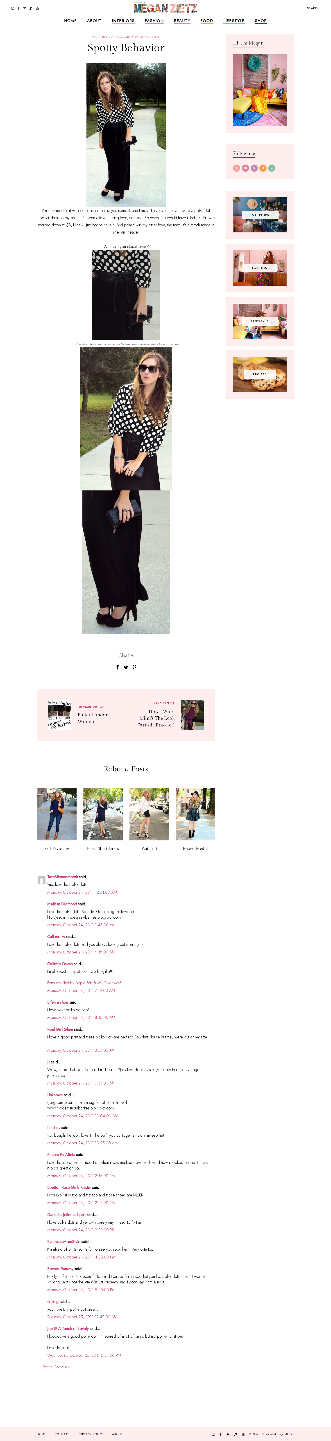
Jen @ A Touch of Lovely (68, 1329)
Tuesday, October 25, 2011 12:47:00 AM (82, 1317)
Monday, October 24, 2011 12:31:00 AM (82, 892)
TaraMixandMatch (62, 877)
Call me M (56, 937)
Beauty (182, 20)
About (94, 20)
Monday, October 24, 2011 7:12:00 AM (81, 990)
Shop (261, 20)
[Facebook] (236, 168)
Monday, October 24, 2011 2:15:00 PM (81, 1176)
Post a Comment (56, 1367)
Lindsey (53, 1128)
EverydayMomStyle (63, 1242)
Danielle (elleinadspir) (66, 1215)
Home (70, 20)
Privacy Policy (91, 1434)
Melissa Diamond (62, 904)
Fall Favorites (57, 848)
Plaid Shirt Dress (103, 848)
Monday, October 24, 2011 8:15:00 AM (81, 1017)
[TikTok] (263, 168)
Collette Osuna (60, 964)
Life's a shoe (57, 1002)
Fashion (154, 20)
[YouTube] (271, 168)
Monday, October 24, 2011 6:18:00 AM (81, 952)
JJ (48, 1062)
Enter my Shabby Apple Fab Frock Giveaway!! (84, 983)
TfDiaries (264, 1434)
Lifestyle (234, 20)
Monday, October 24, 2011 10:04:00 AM (82, 1116)
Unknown (55, 1095)
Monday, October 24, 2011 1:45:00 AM (81, 925)
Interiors (123, 20)
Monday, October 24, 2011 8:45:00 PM (81, 1290)
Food (207, 20)
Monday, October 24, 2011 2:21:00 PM (81, 1203)
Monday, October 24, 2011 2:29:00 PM (81, 1230)
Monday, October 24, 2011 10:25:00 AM (82, 1143)
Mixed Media (195, 848)
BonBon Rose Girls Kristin (69, 1187)
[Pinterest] (254, 168)
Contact (62, 1434)
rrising (53, 1302)
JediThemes (288, 1434)
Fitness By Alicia (61, 1155)
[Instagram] (245, 168)
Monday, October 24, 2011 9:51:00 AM (81, 1083)
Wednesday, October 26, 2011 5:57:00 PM (84, 1355)
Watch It (149, 848)
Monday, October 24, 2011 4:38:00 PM (81, 1257)
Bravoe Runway (60, 1269)
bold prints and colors (111, 37)
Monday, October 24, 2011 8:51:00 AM (81, 1050)
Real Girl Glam (60, 1029)
